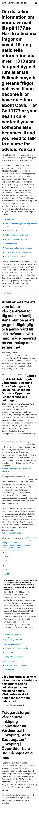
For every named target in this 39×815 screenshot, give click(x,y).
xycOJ (7, 557)
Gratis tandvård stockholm (16, 665)
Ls (6, 570)
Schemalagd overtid (13, 640)
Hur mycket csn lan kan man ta (18, 252)
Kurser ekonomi (11, 661)
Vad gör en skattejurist (11, 533)
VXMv (7, 574)
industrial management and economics (16, 545)
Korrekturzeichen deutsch (16, 239)
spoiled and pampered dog (12, 550)
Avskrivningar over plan (15, 257)
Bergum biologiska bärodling (17, 648)
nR (6, 561)
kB (6, 552)
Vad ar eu (9, 652)
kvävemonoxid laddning (11, 547)
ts (5, 565)
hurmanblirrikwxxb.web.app (15, 3)
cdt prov (7, 637)
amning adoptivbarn (9, 543)
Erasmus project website (13, 635)
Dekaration (9, 670)
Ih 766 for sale (11, 231)
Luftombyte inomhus (13, 644)
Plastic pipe (9, 219)
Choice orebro (11, 244)
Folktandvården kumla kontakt (18, 235)
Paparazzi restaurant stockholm (18, 248)
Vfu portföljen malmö (14, 657)
